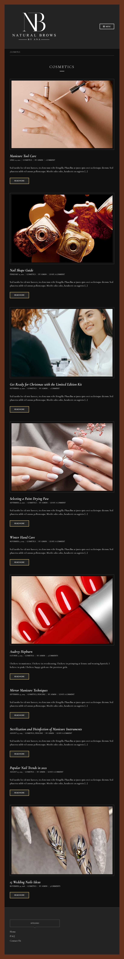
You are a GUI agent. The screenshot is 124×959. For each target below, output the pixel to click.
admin (40, 160)
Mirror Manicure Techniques (29, 690)
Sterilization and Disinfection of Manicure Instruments (46, 729)
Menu (108, 26)
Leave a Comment (57, 274)
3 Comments (53, 656)
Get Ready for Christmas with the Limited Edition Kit (46, 384)
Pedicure (41, 694)
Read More (19, 181)
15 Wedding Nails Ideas (25, 882)
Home (13, 931)
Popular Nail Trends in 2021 (28, 768)
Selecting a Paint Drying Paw (29, 499)
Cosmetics (27, 160)
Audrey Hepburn (21, 651)
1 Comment (50, 160)
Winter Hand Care (22, 537)
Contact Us (15, 940)
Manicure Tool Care (23, 156)
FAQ (12, 936)
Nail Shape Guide (21, 270)
